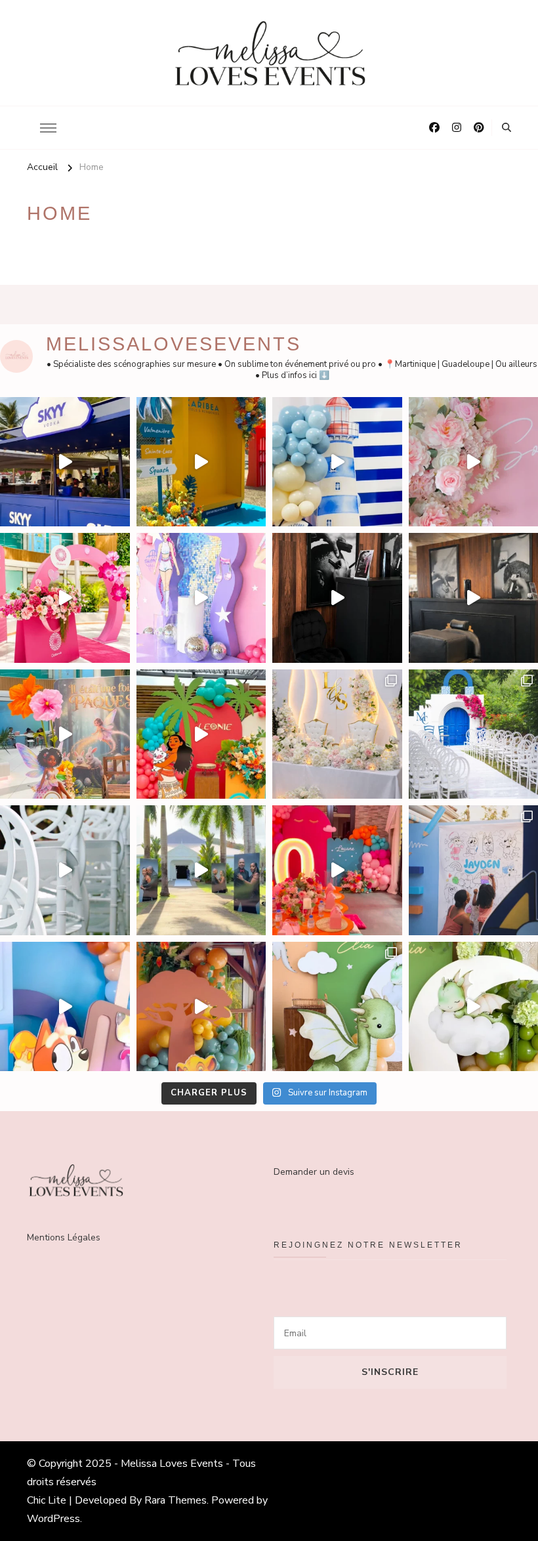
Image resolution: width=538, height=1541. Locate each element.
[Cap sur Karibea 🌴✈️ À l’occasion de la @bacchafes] (201, 462)
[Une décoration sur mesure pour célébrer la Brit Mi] (337, 462)
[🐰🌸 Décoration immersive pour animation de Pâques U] (65, 734)
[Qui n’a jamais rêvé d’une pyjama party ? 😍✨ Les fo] (337, 870)
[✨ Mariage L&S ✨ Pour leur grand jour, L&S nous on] (337, 734)
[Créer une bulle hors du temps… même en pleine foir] (337, 598)
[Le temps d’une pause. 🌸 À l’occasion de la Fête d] (65, 598)
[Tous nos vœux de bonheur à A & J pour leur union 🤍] (201, 870)
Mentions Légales (63, 1237)
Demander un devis (314, 1172)
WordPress (53, 1518)
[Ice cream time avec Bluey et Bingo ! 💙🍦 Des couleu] (65, 1007)
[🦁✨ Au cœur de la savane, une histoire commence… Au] (201, 1007)
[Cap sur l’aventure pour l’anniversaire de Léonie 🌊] (201, 734)
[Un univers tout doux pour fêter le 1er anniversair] (337, 1007)
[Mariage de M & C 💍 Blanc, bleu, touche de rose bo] (65, 870)
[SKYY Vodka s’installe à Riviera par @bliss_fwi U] (65, 462)
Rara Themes (175, 1500)
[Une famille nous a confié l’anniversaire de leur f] (201, 598)
